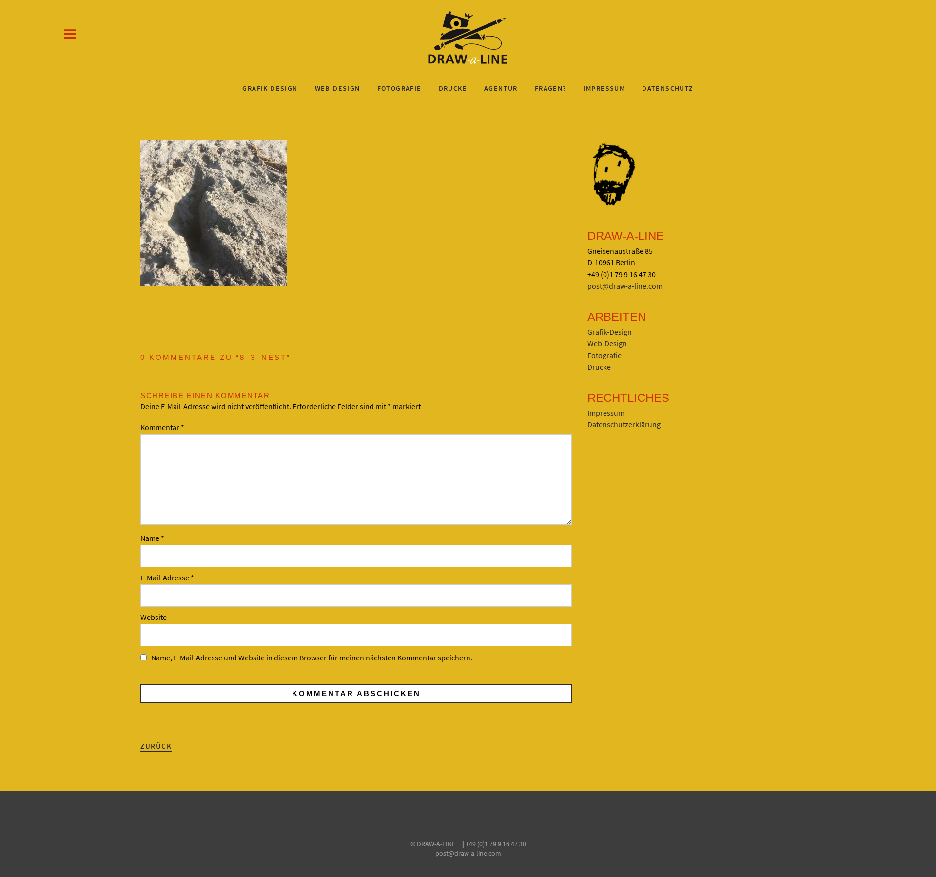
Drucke (453, 88)
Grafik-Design (269, 88)
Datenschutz (667, 88)
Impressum (604, 88)
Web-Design (337, 88)
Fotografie (399, 88)
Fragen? (550, 88)
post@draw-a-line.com (625, 286)
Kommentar (162, 427)
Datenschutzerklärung (624, 424)
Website (153, 617)
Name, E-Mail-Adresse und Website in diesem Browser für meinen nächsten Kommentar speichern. (311, 657)
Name (152, 538)
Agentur (501, 88)
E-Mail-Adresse (167, 577)
